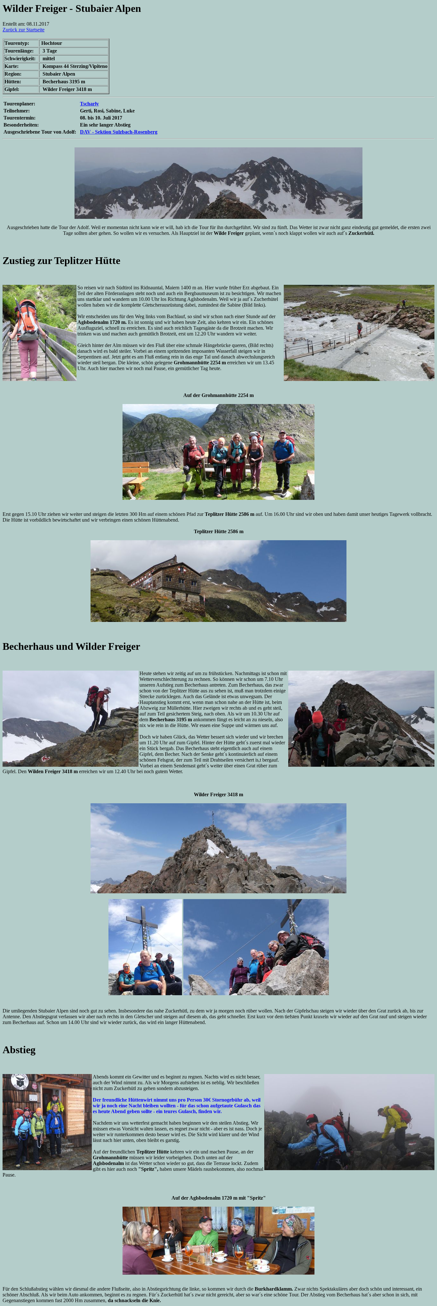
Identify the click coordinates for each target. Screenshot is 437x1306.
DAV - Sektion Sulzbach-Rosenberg (118, 132)
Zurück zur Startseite (23, 29)
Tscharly (89, 103)
